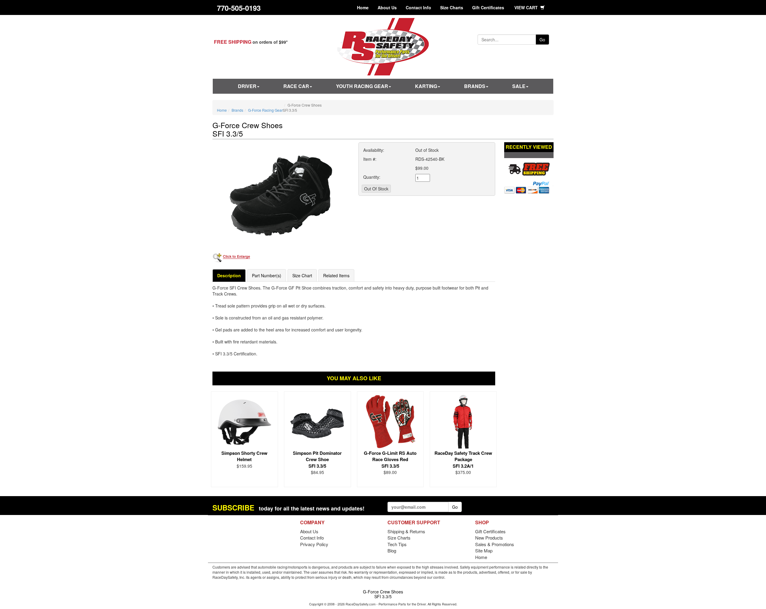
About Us (387, 7)
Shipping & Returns (406, 531)
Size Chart (302, 275)
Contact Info (418, 7)
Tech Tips (397, 544)
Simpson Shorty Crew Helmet (244, 456)
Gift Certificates (488, 7)
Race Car (296, 86)
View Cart (526, 7)
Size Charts (451, 7)
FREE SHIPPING (232, 41)
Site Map (484, 550)
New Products (489, 537)
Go (542, 40)
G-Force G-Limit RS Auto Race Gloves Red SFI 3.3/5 (390, 459)
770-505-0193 (239, 8)
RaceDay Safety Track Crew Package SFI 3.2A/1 (463, 459)
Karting (426, 86)
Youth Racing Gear (362, 86)
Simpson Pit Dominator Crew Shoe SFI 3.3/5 (317, 459)
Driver (247, 86)
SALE (518, 86)
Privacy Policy (314, 544)
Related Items (336, 275)
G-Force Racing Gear (265, 110)
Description (229, 275)
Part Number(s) (266, 275)
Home (363, 7)
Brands (474, 86)
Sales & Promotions (494, 544)
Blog (391, 550)
